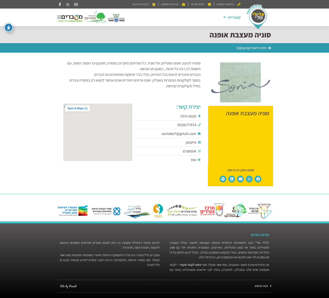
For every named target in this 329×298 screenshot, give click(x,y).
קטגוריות (234, 17)
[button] (258, 179)
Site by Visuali (68, 286)
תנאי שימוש (261, 286)
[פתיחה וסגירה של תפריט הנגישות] (8, 27)
